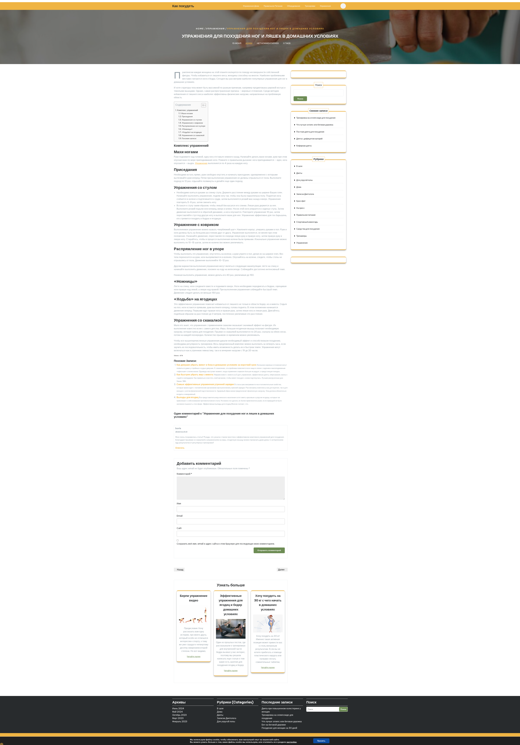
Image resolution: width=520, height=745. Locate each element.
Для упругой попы (304, 180)
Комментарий (184, 473)
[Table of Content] (203, 105)
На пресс (300, 208)
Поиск (318, 85)
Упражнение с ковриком (192, 123)
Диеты (299, 173)
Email (180, 515)
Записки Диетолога (305, 194)
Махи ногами (187, 113)
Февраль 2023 (179, 721)
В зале (299, 166)
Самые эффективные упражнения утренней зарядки (205, 384)
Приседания (187, 116)
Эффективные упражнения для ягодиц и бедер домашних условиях (231, 605)
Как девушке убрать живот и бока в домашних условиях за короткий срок (216, 364)
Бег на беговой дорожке (274, 724)
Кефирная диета (303, 145)
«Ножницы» (187, 129)
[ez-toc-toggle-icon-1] (202, 106)
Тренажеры (301, 236)
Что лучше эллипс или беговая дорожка (314, 124)
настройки (292, 742)
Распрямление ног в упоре (193, 126)
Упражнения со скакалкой (193, 135)
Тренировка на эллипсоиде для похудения (315, 117)
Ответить (179, 447)
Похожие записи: (189, 138)
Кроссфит (301, 201)
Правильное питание (273, 6)
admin (249, 43)
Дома (298, 187)
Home (200, 28)
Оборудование (293, 6)
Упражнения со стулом (192, 120)
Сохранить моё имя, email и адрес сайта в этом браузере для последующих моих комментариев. (226, 543)
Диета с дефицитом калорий (309, 138)
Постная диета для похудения (310, 131)
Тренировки (310, 6)
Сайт (179, 528)
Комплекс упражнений (187, 110)
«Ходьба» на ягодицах (192, 132)
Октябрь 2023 (179, 715)
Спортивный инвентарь (307, 222)
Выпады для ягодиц (188, 397)
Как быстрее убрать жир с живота (195, 374)
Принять (321, 741)
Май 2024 (177, 711)
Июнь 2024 (178, 708)
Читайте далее (193, 656)
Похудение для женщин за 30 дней (279, 728)
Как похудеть (183, 6)
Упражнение (201, 163)
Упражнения (325, 6)
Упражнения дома (251, 6)
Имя (179, 503)
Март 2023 (178, 718)
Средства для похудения (308, 229)
